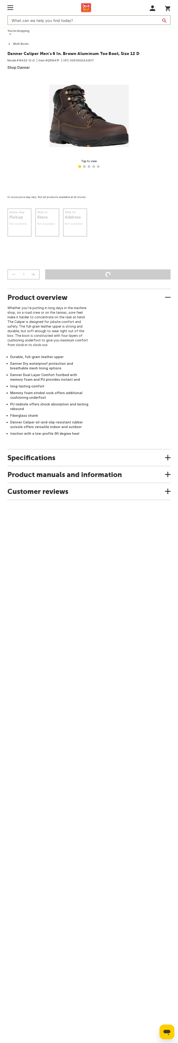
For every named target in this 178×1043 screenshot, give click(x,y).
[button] (153, 8)
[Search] (164, 20)
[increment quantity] (33, 274)
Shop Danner (18, 67)
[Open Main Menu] (10, 7)
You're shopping (18, 31)
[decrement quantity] (13, 274)
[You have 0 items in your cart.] (168, 7)
